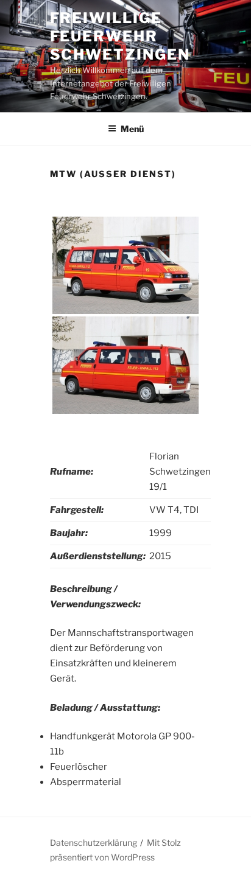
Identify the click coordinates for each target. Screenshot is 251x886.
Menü (132, 129)
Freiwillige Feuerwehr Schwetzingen (120, 36)
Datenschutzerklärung (93, 842)
